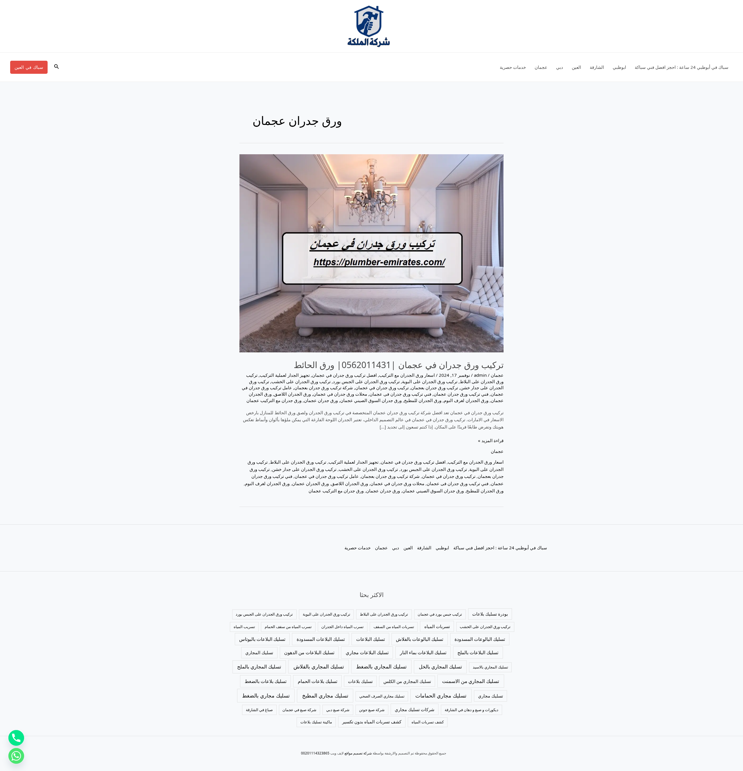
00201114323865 (315, 753)
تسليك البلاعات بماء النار (423, 652)
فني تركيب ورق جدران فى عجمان (400, 394)
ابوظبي (619, 67)
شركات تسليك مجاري (414, 709)
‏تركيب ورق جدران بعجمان (434, 387)
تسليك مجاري (490, 696)
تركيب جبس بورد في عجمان (440, 614)
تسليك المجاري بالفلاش (318, 666)
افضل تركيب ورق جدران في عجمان (344, 375)
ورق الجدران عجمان (310, 483)
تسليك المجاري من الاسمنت (470, 681)
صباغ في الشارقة (259, 709)
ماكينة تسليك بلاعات (316, 722)
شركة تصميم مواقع (358, 753)
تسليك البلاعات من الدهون (309, 652)
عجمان (541, 67)
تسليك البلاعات (370, 639)
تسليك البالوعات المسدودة (480, 639)
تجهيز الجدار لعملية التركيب (285, 375)
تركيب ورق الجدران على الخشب (301, 381)
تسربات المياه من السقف (394, 626)
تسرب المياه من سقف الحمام (288, 626)
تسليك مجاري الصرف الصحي (382, 696)
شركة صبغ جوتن (372, 709)
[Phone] (16, 738)
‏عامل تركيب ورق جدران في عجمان (327, 476)
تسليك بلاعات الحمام (317, 681)
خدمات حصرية (513, 67)
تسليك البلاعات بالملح (477, 652)
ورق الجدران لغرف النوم (466, 400)
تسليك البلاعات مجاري (367, 652)
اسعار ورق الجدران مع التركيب (407, 375)
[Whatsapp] (16, 756)
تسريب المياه (244, 626)
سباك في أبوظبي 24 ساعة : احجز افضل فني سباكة (681, 67)
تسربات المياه (437, 626)
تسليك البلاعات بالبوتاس (262, 639)
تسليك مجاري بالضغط (266, 695)
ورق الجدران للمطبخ (422, 400)
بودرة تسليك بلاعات (490, 614)
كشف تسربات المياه (428, 722)
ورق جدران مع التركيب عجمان (274, 400)
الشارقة (597, 67)
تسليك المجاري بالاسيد (490, 667)
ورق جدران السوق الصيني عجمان (371, 400)
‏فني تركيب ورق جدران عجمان (461, 394)
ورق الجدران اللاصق (292, 394)
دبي (559, 67)
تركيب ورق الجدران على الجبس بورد (366, 381)
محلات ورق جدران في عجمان (340, 394)
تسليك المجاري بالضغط (381, 666)
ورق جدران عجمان (321, 400)
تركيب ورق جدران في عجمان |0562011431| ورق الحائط (399, 365)
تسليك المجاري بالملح (259, 666)
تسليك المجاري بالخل (440, 666)
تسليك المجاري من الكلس (407, 681)
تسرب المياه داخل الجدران (342, 626)
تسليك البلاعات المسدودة (321, 639)
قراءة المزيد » (491, 440)
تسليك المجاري (259, 652)
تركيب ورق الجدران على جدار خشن (304, 469)
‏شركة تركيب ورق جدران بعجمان (323, 387)
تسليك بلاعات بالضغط (265, 681)
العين (576, 67)
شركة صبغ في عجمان (299, 709)
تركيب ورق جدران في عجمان (382, 387)
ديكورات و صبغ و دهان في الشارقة (471, 709)
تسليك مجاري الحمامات (440, 695)
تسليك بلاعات (360, 681)
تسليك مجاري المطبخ (325, 695)
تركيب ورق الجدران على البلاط (298, 462)
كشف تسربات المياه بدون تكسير (371, 722)
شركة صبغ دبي (337, 709)
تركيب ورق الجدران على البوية (429, 381)
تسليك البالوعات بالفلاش (419, 639)
